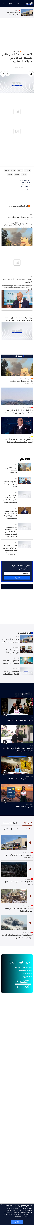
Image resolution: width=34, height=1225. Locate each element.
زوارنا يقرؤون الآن (24, 633)
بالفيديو (25, 694)
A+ (3, 74)
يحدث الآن (18, 356)
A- (7, 74)
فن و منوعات (27, 437)
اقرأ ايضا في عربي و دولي (18, 206)
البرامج (10, 3)
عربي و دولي (27, 378)
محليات (29, 407)
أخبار (18, 3)
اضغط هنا (15, 1216)
